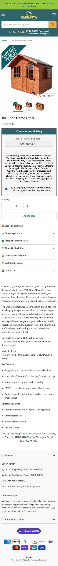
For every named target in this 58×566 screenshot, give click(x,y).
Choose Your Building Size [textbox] (28, 138)
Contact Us (21, 480)
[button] (18, 106)
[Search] (52, 24)
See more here (30, 511)
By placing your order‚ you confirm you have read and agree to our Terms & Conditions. (31, 189)
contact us (30, 433)
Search (29, 557)
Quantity (5, 199)
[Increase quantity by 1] (27, 206)
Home (4, 40)
